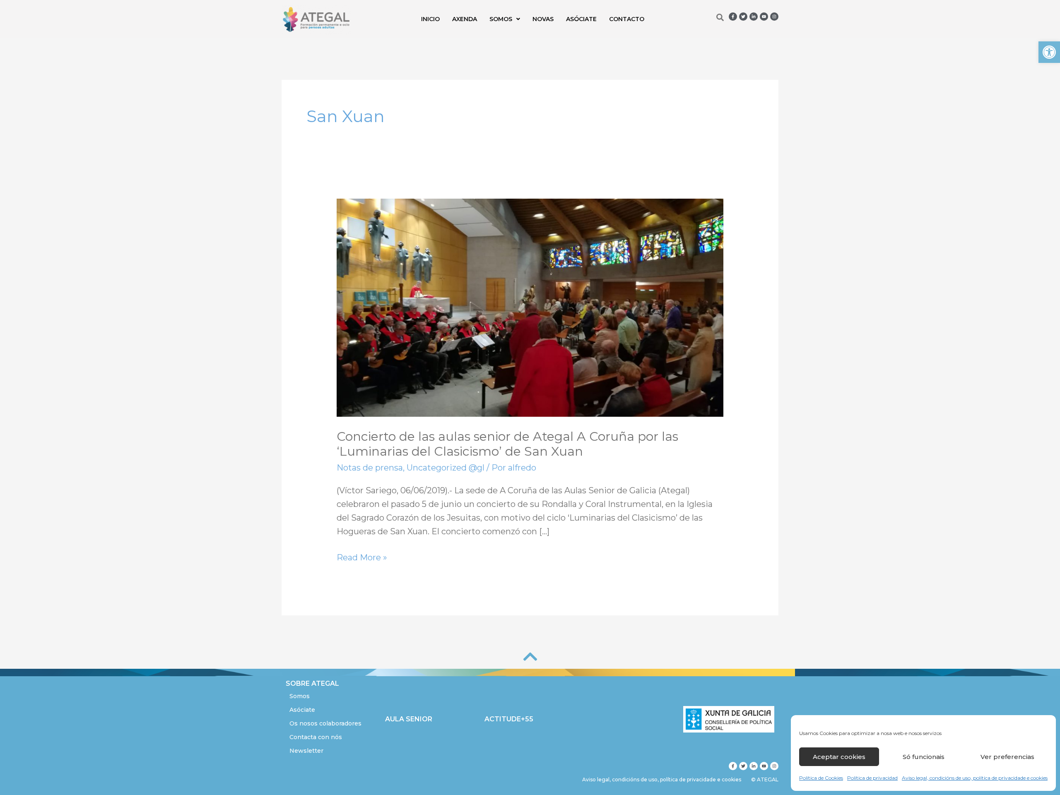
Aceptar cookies (839, 757)
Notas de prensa (370, 468)
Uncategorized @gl (445, 468)
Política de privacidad (872, 778)
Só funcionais (923, 757)
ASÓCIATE (581, 19)
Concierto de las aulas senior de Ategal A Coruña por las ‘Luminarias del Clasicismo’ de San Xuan (507, 444)
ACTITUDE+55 (508, 719)
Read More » (362, 556)
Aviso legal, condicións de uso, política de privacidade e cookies (975, 778)
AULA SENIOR (408, 719)
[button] (1049, 52)
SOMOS (500, 19)
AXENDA (464, 19)
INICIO (430, 19)
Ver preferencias (1007, 757)
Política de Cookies (821, 778)
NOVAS (543, 19)
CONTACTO (626, 19)
